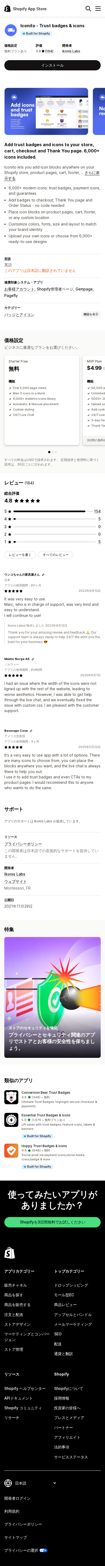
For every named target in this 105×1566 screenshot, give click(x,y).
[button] (52, 1099)
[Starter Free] (49, 452)
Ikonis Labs (71, 51)
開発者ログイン (17, 1498)
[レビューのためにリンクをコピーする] (43, 575)
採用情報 (61, 1398)
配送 (58, 1344)
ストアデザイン (17, 1324)
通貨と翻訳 (63, 1353)
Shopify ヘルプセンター (25, 1388)
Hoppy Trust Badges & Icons (44, 1146)
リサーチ (11, 1417)
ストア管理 (13, 1349)
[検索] (88, 8)
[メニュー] (98, 8)
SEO (58, 1334)
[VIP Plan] (56, 452)
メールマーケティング (73, 1324)
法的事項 (61, 1447)
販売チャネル (15, 1285)
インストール (52, 65)
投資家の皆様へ (67, 1408)
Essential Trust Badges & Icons (46, 1115)
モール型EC (64, 1295)
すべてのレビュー (56, 555)
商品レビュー (65, 1304)
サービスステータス (71, 1457)
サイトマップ (15, 1537)
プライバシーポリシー (23, 844)
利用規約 (11, 1511)
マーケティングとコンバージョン (27, 1337)
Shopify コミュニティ (23, 1408)
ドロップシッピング (71, 1285)
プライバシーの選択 (21, 1550)
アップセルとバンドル (73, 1314)
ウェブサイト (15, 881)
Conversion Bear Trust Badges (46, 1092)
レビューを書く (20, 555)
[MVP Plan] (52, 452)
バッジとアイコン (19, 314)
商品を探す (13, 1295)
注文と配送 (13, 1314)
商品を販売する (17, 1304)
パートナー (63, 1427)
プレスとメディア (69, 1417)
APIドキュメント (18, 1398)
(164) (49, 51)
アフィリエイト (67, 1437)
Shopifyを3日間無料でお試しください (52, 1222)
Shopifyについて (68, 1388)
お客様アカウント (19, 289)
